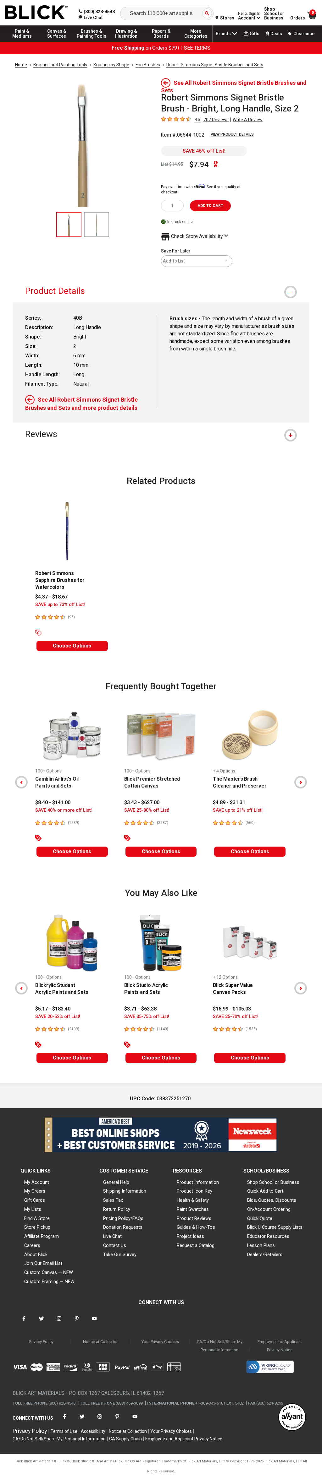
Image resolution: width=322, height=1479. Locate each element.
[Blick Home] (36, 12)
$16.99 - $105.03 (232, 1009)
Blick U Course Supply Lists (275, 1227)
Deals (276, 33)
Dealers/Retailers (264, 1254)
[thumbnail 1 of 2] (68, 224)
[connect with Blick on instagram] (59, 1322)
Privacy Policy (41, 1341)
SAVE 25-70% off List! (235, 1016)
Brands (223, 33)
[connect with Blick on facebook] (24, 1322)
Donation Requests (122, 1227)
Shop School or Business (273, 1182)
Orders (297, 18)
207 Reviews (216, 119)
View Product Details (232, 134)
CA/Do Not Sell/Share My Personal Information (219, 1345)
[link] (91, 17)
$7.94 (199, 164)
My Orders (34, 1191)
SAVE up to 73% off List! (60, 604)
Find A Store (37, 1218)
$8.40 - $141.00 (52, 802)
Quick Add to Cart (265, 1191)
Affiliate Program (41, 1236)
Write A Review (248, 119)
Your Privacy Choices (160, 1341)
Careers (32, 1245)
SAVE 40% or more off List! (63, 810)
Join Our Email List (43, 1263)
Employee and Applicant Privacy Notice (280, 1345)
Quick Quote (259, 1218)
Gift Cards (34, 1200)
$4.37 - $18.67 (51, 597)
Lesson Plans (261, 1245)
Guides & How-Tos (196, 1227)
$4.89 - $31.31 (229, 802)
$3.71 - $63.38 (140, 1009)
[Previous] (21, 782)
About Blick (35, 1254)
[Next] (300, 782)
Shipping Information (124, 1191)
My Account (36, 1182)
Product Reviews (194, 1218)
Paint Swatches (193, 1209)
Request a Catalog (195, 1245)
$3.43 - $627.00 (141, 802)
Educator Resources (268, 1236)
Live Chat (112, 1236)
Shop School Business (274, 13)
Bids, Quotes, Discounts (271, 1200)
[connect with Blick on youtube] (94, 1322)
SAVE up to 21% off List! (238, 810)
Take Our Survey (119, 1254)
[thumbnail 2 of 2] (96, 224)
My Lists (32, 1209)
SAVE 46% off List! (204, 151)
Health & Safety (193, 1200)
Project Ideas (190, 1236)
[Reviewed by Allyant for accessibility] (292, 1417)
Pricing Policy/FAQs (123, 1218)
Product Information (198, 1182)
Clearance (303, 33)
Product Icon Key (194, 1191)
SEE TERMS (197, 48)
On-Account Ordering (269, 1209)
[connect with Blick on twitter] (41, 1322)
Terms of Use (64, 1431)
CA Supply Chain (125, 1438)
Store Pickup (37, 1227)
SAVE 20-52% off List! (57, 1016)
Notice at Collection (101, 1341)
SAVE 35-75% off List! (146, 1016)
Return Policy (116, 1209)
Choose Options (72, 646)
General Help (116, 1182)
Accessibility (93, 1431)
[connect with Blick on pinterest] (76, 1322)
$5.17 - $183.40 (52, 1009)
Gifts (254, 33)
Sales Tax (113, 1200)
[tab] (161, 290)
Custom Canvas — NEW (48, 1272)
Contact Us (114, 1245)
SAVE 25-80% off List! (146, 810)
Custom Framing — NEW (49, 1281)
